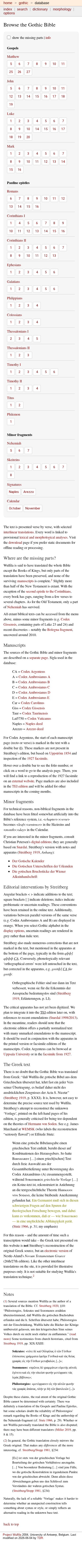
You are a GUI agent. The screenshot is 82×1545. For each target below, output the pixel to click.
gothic (23, 3)
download (15, 542)
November (32, 508)
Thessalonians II (18, 347)
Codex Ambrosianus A (34, 676)
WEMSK (28, 1129)
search (22, 9)
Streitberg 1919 (29, 852)
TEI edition (20, 786)
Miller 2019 (63, 1429)
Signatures (14, 484)
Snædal (22, 847)
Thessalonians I (17, 331)
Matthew (13, 56)
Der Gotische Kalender (28, 861)
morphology (62, 9)
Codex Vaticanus (39, 718)
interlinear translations (18, 532)
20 (28, 137)
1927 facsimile (37, 758)
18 (63, 96)
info (48, 37)
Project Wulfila (12, 1534)
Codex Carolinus (32, 702)
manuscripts (25, 581)
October (15, 508)
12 (11, 96)
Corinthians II (16, 240)
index (7, 9)
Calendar (13, 501)
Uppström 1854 (60, 753)
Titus (10, 397)
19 (11, 104)
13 (19, 96)
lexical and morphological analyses (43, 537)
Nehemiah (14, 443)
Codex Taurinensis (35, 713)
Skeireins (13, 459)
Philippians (14, 298)
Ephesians (14, 264)
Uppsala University (16, 1054)
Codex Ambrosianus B (34, 682)
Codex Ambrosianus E (33, 697)
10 (54, 64)
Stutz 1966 (20, 1226)
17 (54, 96)
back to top (11, 1524)
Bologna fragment (59, 629)
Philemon (13, 414)
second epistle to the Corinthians (48, 591)
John (10, 81)
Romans (12, 191)
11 (63, 64)
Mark (10, 146)
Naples (14, 492)
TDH (40, 1538)
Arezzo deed (35, 728)
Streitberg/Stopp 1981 (36, 1450)
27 (28, 72)
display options (13, 930)
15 (37, 96)
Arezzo (28, 492)
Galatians (13, 281)
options (9, 13)
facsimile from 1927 (57, 1054)
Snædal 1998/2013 (63, 1017)
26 (19, 72)
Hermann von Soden (42, 1123)
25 (11, 72)
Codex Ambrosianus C (34, 687)
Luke (10, 113)
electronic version (56, 1250)
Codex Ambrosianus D (34, 692)
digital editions (41, 841)
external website (23, 781)
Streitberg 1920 (48, 1306)
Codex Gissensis (33, 708)
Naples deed (34, 723)
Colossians (14, 314)
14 (28, 96)
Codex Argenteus (33, 671)
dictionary (40, 9)
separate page (38, 657)
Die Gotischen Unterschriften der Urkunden (42, 866)
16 (45, 96)
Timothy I (14, 364)
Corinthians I (16, 215)
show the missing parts (27, 37)
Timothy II (14, 381)
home (7, 3)
